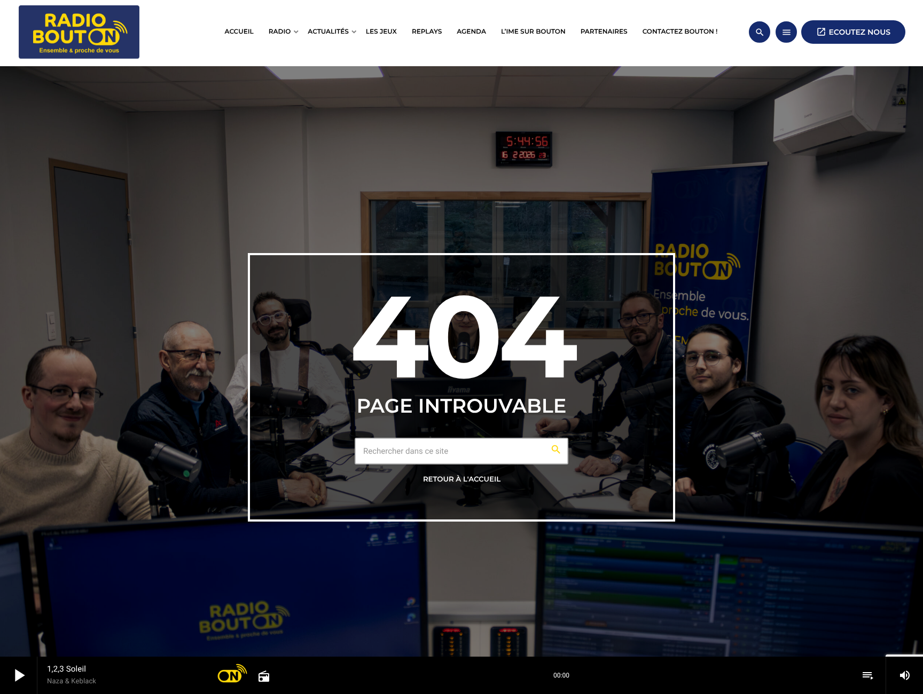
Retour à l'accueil (461, 479)
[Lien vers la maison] (79, 32)
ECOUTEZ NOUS (853, 32)
